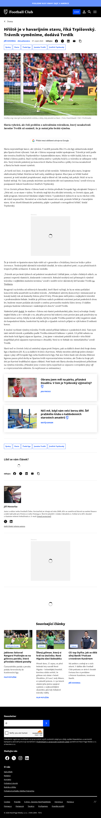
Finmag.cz (8, 806)
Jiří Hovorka (10, 41)
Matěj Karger (47, 422)
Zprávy (8, 47)
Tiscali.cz (31, 806)
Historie (41, 646)
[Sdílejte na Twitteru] (62, 41)
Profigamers (43, 806)
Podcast (73, 646)
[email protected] (44, 516)
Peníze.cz (70, 802)
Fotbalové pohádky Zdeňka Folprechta (19, 791)
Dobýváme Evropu (13, 646)
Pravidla (17, 802)
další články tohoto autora (14, 526)
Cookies (7, 802)
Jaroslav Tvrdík (40, 47)
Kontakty (7, 779)
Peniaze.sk (20, 806)
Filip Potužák (10, 677)
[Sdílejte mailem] (74, 41)
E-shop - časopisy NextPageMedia (37, 802)
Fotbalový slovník (11, 783)
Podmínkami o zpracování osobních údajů (53, 742)
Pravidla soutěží (58, 806)
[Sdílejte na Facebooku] (56, 41)
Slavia (16, 47)
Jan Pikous (46, 391)
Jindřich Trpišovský (56, 47)
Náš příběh (8, 772)
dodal (21, 311)
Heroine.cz (59, 802)
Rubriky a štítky (10, 787)
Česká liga (27, 47)
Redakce (7, 775)
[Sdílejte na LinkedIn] (68, 41)
